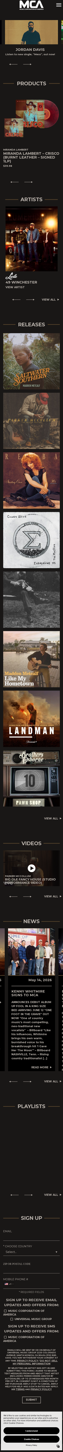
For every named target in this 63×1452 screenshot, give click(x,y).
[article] (31, 872)
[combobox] (8, 1287)
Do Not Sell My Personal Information (35, 1366)
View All (49, 303)
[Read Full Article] (31, 955)
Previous (11, 68)
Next (28, 68)
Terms (20, 1392)
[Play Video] (31, 872)
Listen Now (30, 364)
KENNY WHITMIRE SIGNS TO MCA (28, 997)
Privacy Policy (27, 1364)
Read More (39, 1070)
